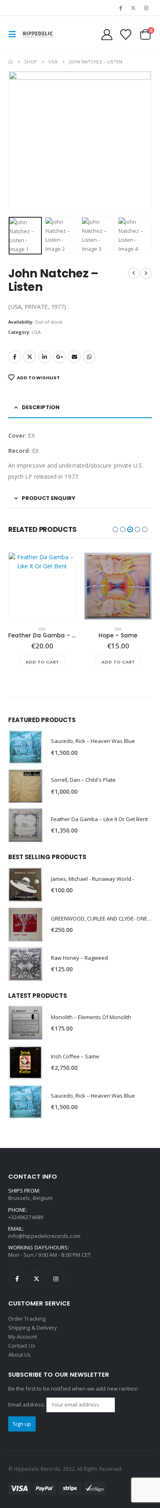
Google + (59, 356)
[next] (146, 273)
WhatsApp (89, 356)
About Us (19, 1354)
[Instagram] (146, 7)
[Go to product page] (42, 586)
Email (74, 356)
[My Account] (107, 34)
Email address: (27, 1404)
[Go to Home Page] (10, 61)
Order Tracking (27, 1318)
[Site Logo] (37, 34)
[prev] (133, 273)
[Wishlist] (125, 34)
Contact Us (21, 1345)
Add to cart (42, 662)
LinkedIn (44, 356)
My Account (22, 1336)
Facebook (14, 356)
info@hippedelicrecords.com (44, 1236)
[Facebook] (120, 7)
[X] (133, 7)
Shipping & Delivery (32, 1327)
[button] (14, 34)
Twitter (29, 356)
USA (36, 332)
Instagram (56, 1279)
